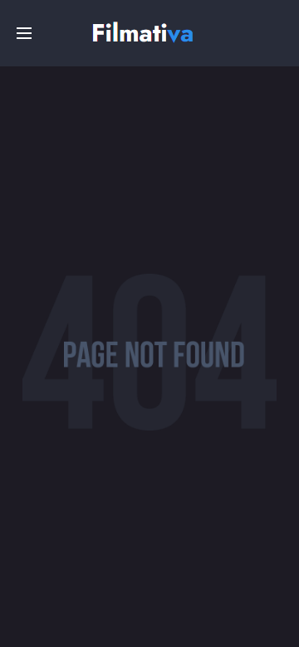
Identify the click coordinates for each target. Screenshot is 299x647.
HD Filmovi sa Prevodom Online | (145, 31)
